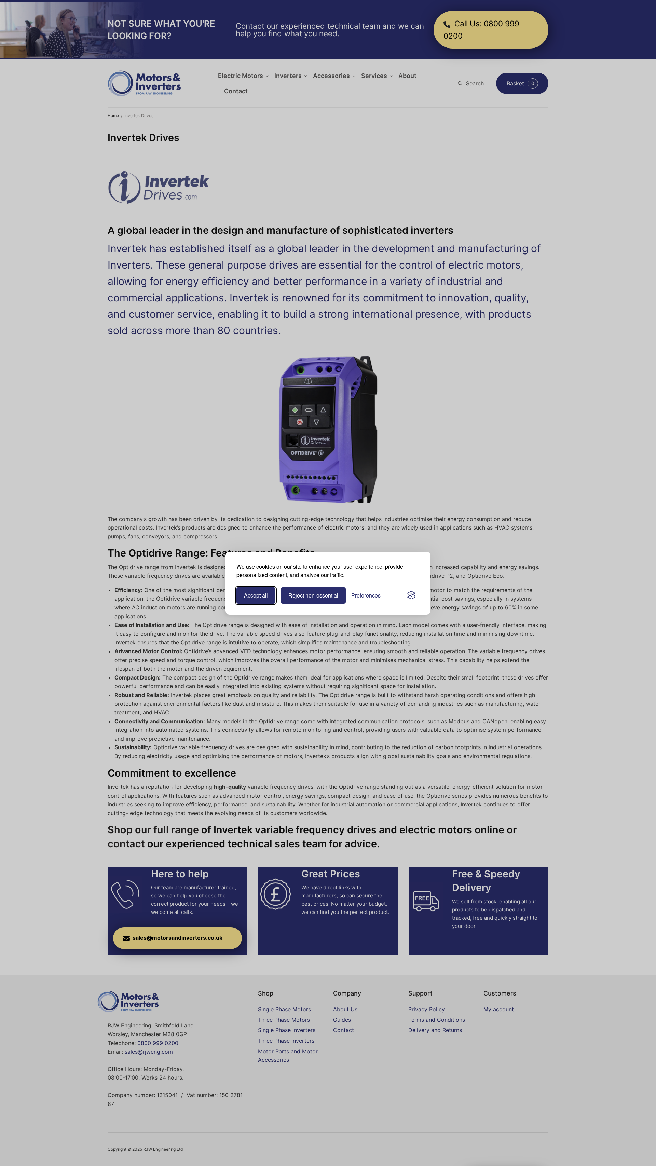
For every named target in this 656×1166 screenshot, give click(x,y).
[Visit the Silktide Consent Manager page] (411, 595)
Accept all (256, 595)
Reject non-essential (313, 595)
